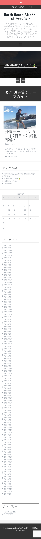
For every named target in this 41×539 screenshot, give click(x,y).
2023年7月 (8, 322)
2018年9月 (8, 464)
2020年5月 (8, 415)
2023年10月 (8, 314)
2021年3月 (8, 391)
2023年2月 (8, 334)
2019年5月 (8, 445)
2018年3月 (8, 479)
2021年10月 (8, 373)
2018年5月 (8, 474)
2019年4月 (8, 447)
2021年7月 (8, 381)
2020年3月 (8, 420)
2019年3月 (8, 450)
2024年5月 (8, 297)
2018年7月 (8, 469)
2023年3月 (8, 331)
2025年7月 (8, 263)
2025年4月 (8, 270)
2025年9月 (8, 258)
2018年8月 (8, 467)
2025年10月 (8, 255)
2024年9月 (8, 287)
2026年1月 (8, 248)
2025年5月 (8, 268)
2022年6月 (8, 354)
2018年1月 (8, 484)
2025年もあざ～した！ (22, 6)
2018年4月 (8, 477)
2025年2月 (8, 275)
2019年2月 (8, 452)
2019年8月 (8, 437)
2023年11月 (8, 312)
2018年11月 (8, 459)
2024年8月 (8, 290)
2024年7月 (8, 292)
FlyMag (35, 528)
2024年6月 (8, 295)
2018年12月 (8, 457)
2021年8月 (8, 378)
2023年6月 (8, 324)
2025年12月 (8, 250)
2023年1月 (8, 336)
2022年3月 (8, 361)
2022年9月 (8, 346)
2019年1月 (8, 455)
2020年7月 (8, 410)
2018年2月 (8, 482)
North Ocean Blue (12, 157)
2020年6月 (8, 413)
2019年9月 (8, 435)
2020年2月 (8, 422)
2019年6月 (8, 442)
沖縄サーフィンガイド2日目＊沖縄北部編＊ (21, 135)
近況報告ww (8, 183)
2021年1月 (8, 395)
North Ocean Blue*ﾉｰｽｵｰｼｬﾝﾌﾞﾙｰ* (20, 16)
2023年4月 (8, 329)
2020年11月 (8, 400)
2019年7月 (8, 440)
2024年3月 (8, 302)
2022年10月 (8, 344)
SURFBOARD (8, 514)
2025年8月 (8, 260)
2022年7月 (8, 351)
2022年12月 (8, 339)
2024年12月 (8, 280)
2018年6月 (8, 472)
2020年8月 (8, 408)
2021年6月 (8, 383)
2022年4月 (8, 358)
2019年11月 (8, 430)
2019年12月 (8, 427)
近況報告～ (8, 176)
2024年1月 (8, 307)
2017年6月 (8, 494)
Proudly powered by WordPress (15, 528)
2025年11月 (8, 253)
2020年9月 (8, 405)
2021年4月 (8, 388)
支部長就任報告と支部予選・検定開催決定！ (19, 174)
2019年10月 (8, 432)
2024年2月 (8, 304)
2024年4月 (8, 299)
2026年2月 (8, 245)
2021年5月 (8, 386)
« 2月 (3, 228)
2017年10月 (8, 491)
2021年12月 (8, 368)
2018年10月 (8, 462)
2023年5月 (8, 327)
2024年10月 (8, 285)
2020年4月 (8, 418)
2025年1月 (8, 277)
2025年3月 (8, 272)
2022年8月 (8, 349)
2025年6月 (8, 265)
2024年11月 (8, 282)
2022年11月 (8, 341)
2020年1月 (8, 425)
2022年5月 (8, 356)
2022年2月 (8, 363)
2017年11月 (8, 489)
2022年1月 (8, 366)
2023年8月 (8, 319)
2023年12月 (8, 309)
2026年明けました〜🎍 (20, 64)
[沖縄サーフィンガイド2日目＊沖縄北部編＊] (20, 117)
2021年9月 (8, 376)
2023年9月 (8, 317)
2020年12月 (8, 398)
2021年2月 (8, 393)
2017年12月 (8, 486)
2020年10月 (8, 403)
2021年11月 (8, 371)
